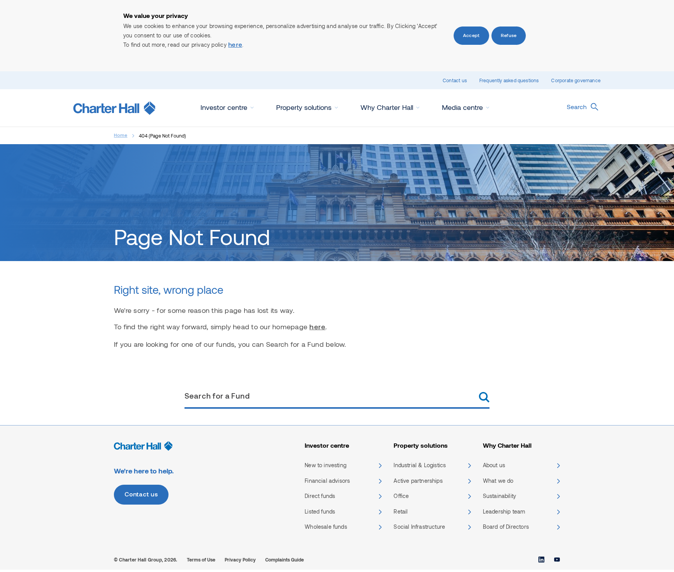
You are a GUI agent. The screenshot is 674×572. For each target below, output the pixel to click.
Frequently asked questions (509, 80)
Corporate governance (576, 80)
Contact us (455, 80)
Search (577, 106)
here (235, 45)
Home (121, 135)
